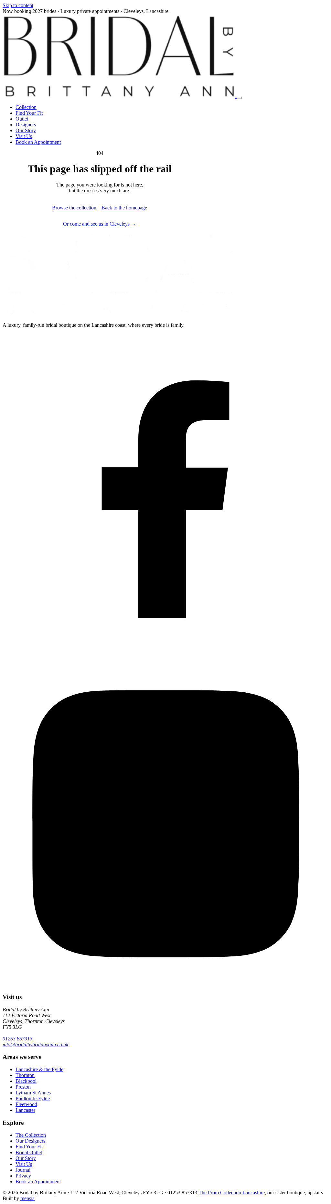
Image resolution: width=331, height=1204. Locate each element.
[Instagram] (165, 984)
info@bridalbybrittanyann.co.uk (35, 1044)
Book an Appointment (38, 142)
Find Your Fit (29, 113)
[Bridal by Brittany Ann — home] (120, 96)
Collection (26, 107)
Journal (23, 1170)
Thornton (25, 1075)
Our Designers (30, 1141)
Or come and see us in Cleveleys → (99, 224)
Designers (26, 124)
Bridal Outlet (29, 1152)
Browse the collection (74, 207)
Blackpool (26, 1081)
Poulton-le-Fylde (33, 1098)
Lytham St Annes (33, 1092)
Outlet (22, 119)
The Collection (31, 1135)
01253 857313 (17, 1038)
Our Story (26, 130)
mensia (27, 1198)
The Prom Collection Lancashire (231, 1192)
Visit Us (24, 136)
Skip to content (18, 5)
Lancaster (25, 1110)
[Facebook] (165, 657)
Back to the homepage (124, 207)
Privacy (23, 1175)
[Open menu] (239, 98)
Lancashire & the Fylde (39, 1069)
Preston (23, 1087)
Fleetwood (26, 1104)
